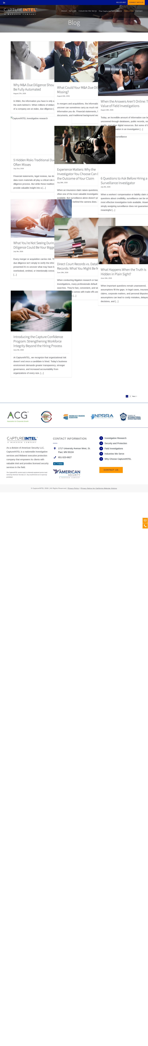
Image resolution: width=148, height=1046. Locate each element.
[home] (22, 438)
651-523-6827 (65, 457)
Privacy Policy (73, 488)
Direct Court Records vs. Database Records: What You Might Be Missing (82, 266)
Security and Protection (116, 443)
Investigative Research (115, 438)
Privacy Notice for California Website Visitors (99, 488)
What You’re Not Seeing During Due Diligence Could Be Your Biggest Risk (38, 245)
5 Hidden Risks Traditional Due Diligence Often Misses (41, 162)
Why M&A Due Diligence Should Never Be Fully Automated (39, 87)
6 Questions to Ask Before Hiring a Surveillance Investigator (124, 180)
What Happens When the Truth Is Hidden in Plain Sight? (123, 272)
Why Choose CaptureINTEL (118, 459)
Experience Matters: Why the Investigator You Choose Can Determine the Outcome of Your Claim (84, 174)
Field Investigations (114, 448)
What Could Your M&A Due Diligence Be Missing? (84, 90)
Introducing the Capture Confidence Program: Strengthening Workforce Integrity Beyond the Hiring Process (38, 341)
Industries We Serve (114, 454)
